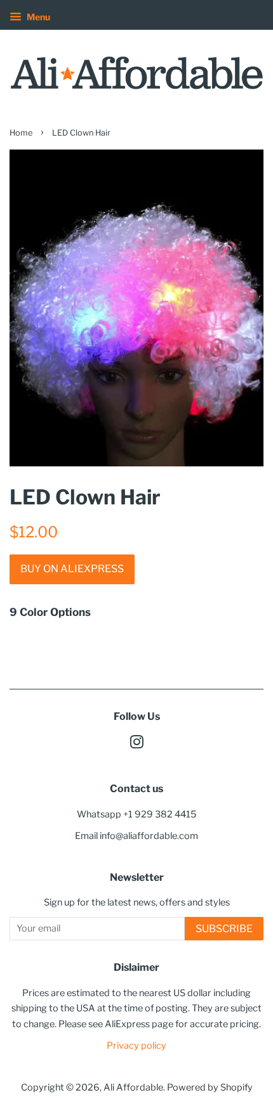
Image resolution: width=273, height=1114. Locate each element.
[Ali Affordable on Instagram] (136, 744)
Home (21, 133)
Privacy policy (136, 1045)
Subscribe (224, 929)
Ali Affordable (133, 1087)
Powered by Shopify (210, 1087)
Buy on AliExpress (72, 569)
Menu (37, 16)
